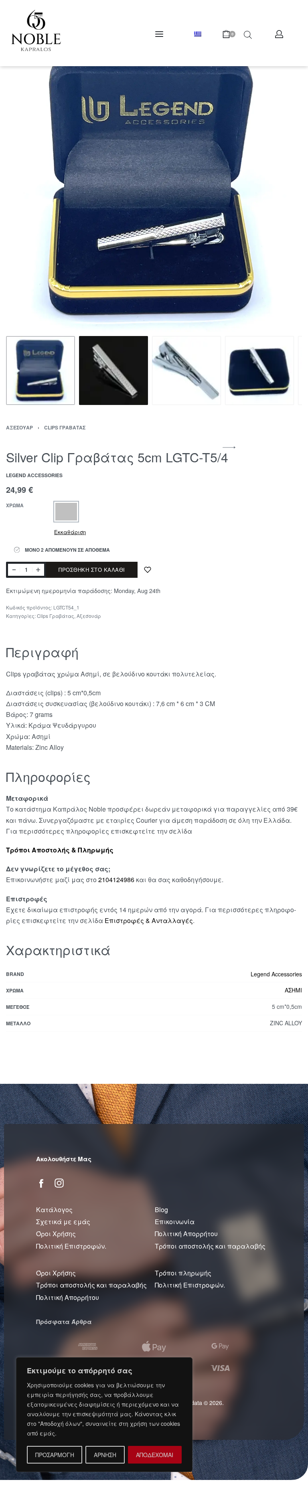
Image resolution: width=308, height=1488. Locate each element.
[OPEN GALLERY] (154, 184)
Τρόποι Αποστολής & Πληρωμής (59, 849)
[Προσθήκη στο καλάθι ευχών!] (148, 570)
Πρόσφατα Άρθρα (64, 1321)
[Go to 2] (113, 370)
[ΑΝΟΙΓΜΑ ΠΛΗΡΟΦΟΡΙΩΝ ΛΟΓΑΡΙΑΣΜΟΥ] (279, 34)
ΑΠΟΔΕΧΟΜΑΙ (154, 1455)
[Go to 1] (40, 370)
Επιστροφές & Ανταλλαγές (149, 920)
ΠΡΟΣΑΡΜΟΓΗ (54, 1455)
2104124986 (116, 879)
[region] (104, 1414)
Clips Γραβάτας (64, 427)
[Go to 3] (186, 370)
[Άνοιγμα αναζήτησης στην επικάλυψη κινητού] (232, 34)
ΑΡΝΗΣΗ (105, 1455)
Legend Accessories (276, 974)
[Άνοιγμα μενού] (159, 34)
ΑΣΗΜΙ (293, 990)
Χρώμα (15, 505)
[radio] (66, 512)
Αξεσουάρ (19, 427)
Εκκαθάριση (70, 532)
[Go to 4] (259, 370)
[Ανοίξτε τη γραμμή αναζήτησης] (248, 34)
